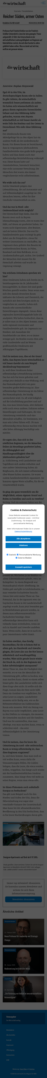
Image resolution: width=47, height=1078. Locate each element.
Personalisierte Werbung (30, 554)
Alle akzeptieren (23, 539)
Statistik (12, 554)
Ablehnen (23, 545)
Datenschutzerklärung (23, 531)
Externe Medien (25, 558)
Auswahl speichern (23, 567)
